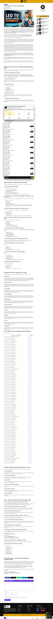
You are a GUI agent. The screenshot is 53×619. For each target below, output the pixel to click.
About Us (28, 607)
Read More (29, 336)
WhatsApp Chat (49, 615)
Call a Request (48, 612)
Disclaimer (28, 609)
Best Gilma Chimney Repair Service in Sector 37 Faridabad (45, 22)
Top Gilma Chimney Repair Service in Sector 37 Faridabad (45, 26)
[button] (47, 1)
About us (44, 1)
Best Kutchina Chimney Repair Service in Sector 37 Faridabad (45, 29)
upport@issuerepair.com (42, 608)
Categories (34, 1)
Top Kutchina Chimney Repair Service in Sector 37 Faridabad (45, 19)
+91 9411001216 (41, 607)
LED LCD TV (19, 608)
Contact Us (40, 1)
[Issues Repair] (24, 1)
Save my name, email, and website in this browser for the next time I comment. (15, 597)
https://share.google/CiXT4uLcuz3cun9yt (14, 538)
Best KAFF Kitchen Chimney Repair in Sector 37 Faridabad (45, 33)
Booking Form (49, 617)
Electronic (19, 607)
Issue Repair (8, 7)
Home (30, 1)
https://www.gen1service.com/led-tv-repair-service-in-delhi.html (12, 36)
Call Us (32, 126)
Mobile (19, 609)
